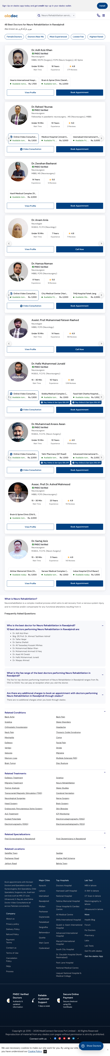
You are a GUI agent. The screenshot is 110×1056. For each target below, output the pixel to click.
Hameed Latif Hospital (66, 891)
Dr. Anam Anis (40, 220)
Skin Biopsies (62, 808)
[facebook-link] (55, 1038)
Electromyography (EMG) (16, 824)
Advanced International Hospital (67, 934)
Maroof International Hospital (65, 942)
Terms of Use (12, 953)
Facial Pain (61, 742)
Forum (88, 925)
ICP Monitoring (62, 813)
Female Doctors (14, 36)
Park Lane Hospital (64, 963)
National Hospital (64, 896)
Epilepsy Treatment (14, 777)
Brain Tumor (10, 763)
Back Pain (60, 717)
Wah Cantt (44, 943)
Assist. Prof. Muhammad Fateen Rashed (55, 320)
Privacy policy (12, 924)
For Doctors (90, 930)
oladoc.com (48, 1034)
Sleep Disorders (63, 722)
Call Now (79, 249)
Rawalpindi (44, 901)
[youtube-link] (64, 1038)
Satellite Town (11, 853)
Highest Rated (96, 36)
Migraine (60, 753)
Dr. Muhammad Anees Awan (48, 424)
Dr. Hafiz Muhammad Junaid (48, 363)
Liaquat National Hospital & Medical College (68, 974)
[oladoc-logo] (11, 15)
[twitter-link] (50, 1038)
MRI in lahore (90, 885)
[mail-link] (69, 1038)
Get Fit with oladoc (93, 951)
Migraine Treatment (14, 783)
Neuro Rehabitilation (65, 783)
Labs (87, 940)
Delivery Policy (13, 929)
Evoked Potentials (13, 819)
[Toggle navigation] (104, 15)
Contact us (11, 948)
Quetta (42, 937)
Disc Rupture (62, 763)
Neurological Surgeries (15, 798)
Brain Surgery (62, 803)
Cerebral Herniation (65, 793)
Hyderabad (44, 948)
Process (9, 971)
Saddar (59, 853)
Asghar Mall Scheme (65, 858)
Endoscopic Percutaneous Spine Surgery (23, 808)
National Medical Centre (67, 968)
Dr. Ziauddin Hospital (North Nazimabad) (69, 956)
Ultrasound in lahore (94, 909)
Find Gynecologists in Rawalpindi (20, 838)
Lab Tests (89, 946)
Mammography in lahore (93, 902)
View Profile (30, 92)
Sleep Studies (62, 788)
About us (10, 919)
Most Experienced (58, 36)
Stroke (59, 747)
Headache (61, 727)
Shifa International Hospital (68, 920)
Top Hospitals (62, 880)
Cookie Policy (35, 1051)
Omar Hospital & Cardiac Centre (67, 908)
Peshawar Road (12, 858)
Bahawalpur (44, 932)
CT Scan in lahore (93, 896)
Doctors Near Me (36, 36)
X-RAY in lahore (92, 891)
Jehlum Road (11, 863)
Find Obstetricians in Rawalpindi (71, 838)
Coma (59, 737)
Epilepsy (9, 742)
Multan (42, 906)
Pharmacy (89, 935)
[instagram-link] (59, 1038)
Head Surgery (11, 803)
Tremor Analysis (12, 788)
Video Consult (32, 149)
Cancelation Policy (11, 959)
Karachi (42, 885)
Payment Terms (10, 941)
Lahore (42, 891)
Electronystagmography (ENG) (70, 819)
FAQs (8, 966)
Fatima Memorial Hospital (68, 901)
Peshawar (43, 911)
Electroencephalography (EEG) (70, 824)
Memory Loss (11, 758)
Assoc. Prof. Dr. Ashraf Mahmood (51, 484)
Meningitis (9, 737)
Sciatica (8, 722)
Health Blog (90, 920)
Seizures (8, 753)
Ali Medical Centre (64, 914)
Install (102, 5)
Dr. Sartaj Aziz (40, 541)
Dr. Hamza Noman (42, 263)
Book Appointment (80, 92)
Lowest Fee (78, 36)
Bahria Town (61, 863)
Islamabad (44, 896)
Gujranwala (44, 917)
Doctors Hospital (64, 885)
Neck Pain (9, 732)
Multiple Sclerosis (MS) (66, 758)
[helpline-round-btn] (98, 15)
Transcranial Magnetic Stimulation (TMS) (23, 793)
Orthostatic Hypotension (16, 727)
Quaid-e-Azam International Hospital (69, 926)
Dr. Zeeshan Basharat (44, 163)
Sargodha (43, 927)
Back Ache (9, 717)
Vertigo (8, 747)
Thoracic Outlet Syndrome (68, 732)
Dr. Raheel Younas (42, 107)
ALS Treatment (11, 813)
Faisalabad (44, 922)
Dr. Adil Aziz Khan (42, 50)
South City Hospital (65, 949)
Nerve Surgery (62, 798)
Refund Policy (12, 934)
